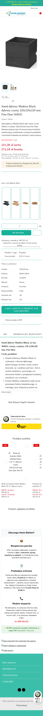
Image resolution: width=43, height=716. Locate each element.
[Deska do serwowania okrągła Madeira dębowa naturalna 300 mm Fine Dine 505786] (35, 203)
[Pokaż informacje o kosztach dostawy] (31, 256)
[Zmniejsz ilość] (3, 226)
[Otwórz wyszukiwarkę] (31, 13)
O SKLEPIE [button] (7, 681)
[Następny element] (38, 203)
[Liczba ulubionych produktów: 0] (35, 13)
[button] (38, 53)
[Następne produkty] (37, 461)
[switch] (38, 701)
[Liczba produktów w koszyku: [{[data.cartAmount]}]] (39, 13)
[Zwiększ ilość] (36, 226)
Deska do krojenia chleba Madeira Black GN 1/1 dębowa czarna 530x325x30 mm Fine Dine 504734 (14, 485)
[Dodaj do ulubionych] (37, 232)
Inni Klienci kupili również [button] (21, 402)
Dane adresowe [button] (9, 662)
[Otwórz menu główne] (2, 13)
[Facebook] (19, 690)
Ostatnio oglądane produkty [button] (21, 509)
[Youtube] (23, 690)
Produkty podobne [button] (21, 438)
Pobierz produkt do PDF (13, 320)
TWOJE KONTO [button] (10, 675)
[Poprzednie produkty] (6, 461)
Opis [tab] (5, 334)
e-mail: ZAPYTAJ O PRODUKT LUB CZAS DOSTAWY (21, 310)
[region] (21, 203)
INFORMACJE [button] (9, 669)
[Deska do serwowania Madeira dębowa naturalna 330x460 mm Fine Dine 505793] (25, 203)
